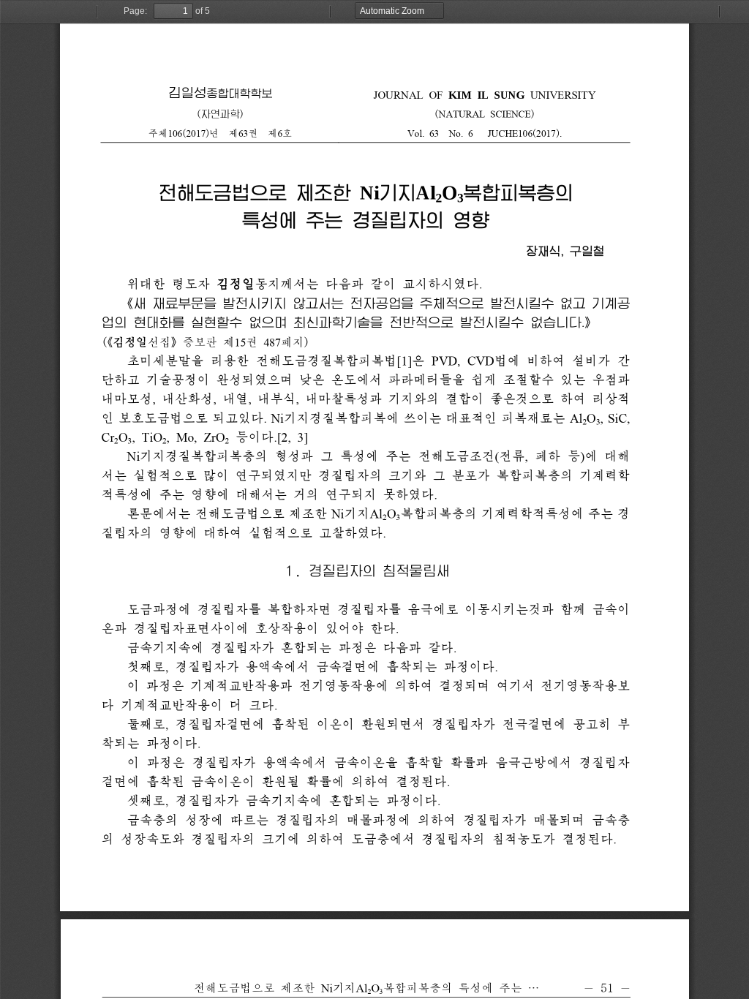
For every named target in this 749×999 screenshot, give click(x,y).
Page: (135, 11)
